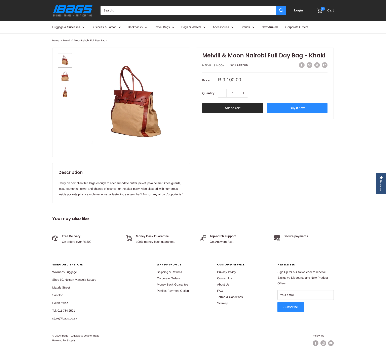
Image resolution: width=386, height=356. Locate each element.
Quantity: (208, 93)
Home (55, 40)
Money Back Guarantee (172, 284)
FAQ (220, 290)
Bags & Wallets (191, 27)
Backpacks (135, 27)
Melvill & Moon (213, 65)
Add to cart (232, 108)
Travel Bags (162, 27)
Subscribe (290, 307)
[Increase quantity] (243, 93)
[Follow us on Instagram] (323, 343)
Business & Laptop (104, 27)
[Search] (281, 10)
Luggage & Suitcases (66, 27)
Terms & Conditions (230, 297)
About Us (223, 284)
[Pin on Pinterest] (309, 65)
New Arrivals (270, 27)
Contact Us (224, 278)
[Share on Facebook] (302, 65)
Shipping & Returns (169, 272)
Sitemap (222, 303)
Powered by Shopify (64, 340)
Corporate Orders (296, 27)
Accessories (221, 27)
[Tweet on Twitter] (317, 65)
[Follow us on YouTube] (331, 343)
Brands (245, 27)
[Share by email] (324, 65)
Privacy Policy (226, 272)
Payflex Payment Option (173, 290)
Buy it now (297, 108)
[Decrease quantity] (222, 93)
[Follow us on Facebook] (315, 343)
